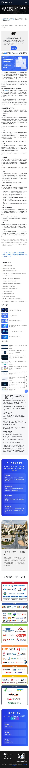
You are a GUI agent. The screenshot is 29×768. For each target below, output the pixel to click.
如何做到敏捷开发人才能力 (8, 296)
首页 (2, 19)
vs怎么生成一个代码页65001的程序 (9, 288)
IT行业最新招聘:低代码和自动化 (9, 270)
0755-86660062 (7, 759)
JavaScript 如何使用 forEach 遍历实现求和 (11, 298)
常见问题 (6, 19)
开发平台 (6, 90)
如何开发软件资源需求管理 (8, 286)
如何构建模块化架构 (7, 265)
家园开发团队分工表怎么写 (8, 268)
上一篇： (13, 253)
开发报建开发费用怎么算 (7, 293)
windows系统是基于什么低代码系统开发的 (12, 283)
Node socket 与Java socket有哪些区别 (11, 278)
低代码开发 (11, 19)
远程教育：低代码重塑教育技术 (9, 281)
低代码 (5, 53)
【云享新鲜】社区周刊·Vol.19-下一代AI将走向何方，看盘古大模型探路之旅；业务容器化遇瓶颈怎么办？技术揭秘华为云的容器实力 (14, 301)
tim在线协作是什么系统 (7, 276)
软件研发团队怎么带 (6, 291)
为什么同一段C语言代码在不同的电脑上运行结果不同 (14, 273)
